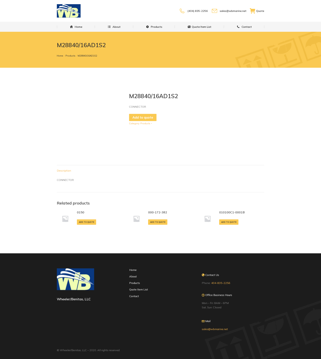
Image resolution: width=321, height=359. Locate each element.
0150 (80, 212)
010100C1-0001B (232, 212)
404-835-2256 (220, 283)
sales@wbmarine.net (233, 11)
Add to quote (142, 117)
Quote (260, 11)
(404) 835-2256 (197, 11)
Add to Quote (86, 222)
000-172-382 (157, 212)
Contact (134, 296)
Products (145, 123)
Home (133, 270)
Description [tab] (64, 170)
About (133, 276)
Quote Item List (138, 289)
